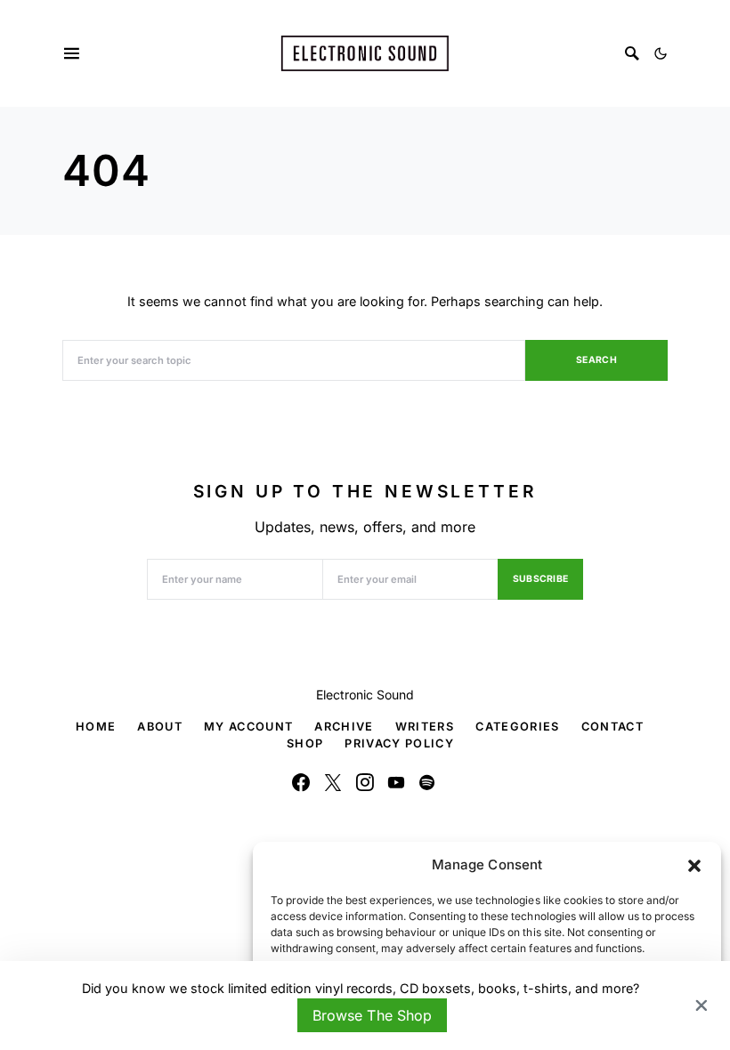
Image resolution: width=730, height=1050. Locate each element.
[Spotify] (426, 782)
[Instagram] (365, 782)
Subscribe (541, 579)
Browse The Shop (371, 1015)
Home (96, 726)
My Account (248, 726)
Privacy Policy (399, 743)
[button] (694, 865)
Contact (612, 726)
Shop (305, 743)
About (159, 726)
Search (596, 360)
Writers (424, 726)
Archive (343, 726)
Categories (517, 726)
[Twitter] (333, 782)
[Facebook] (301, 782)
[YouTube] (396, 782)
